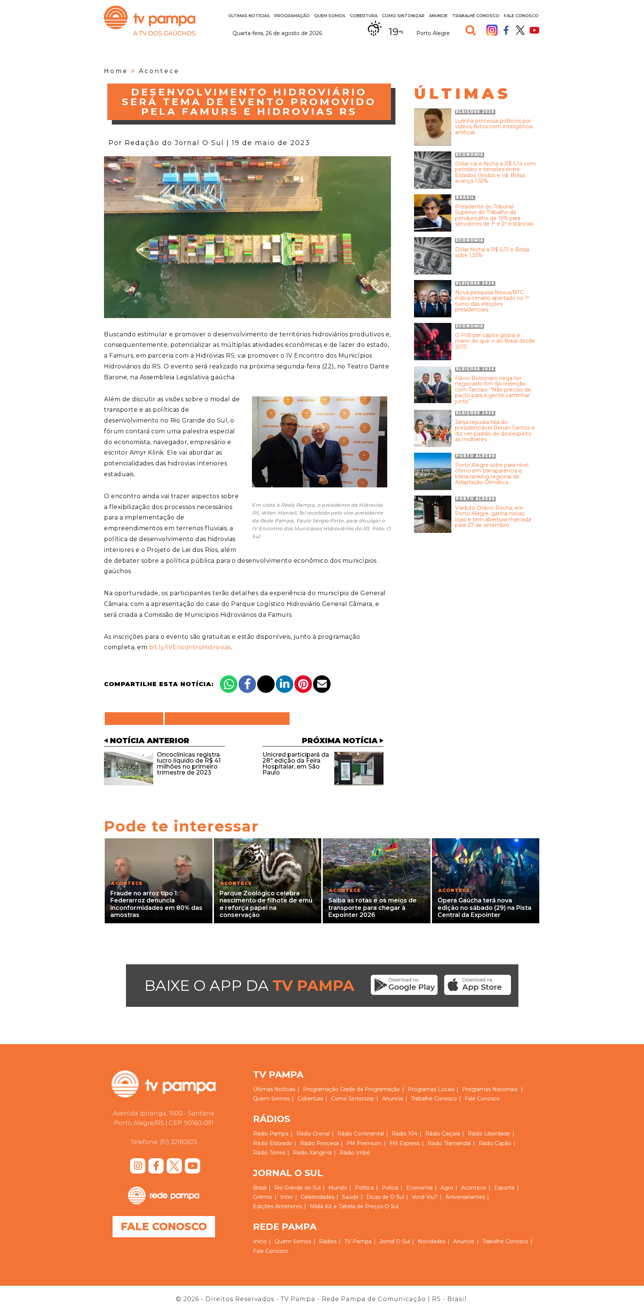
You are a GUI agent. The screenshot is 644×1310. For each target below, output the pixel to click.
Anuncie (438, 15)
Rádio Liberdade (489, 1133)
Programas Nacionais (489, 1089)
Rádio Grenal (312, 1133)
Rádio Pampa (270, 1133)
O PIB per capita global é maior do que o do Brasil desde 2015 (495, 341)
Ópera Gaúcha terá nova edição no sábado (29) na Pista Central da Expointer (484, 907)
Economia (419, 1187)
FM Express (404, 1143)
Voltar (136, 718)
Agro (447, 1187)
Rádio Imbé (355, 1152)
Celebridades (317, 1197)
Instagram (492, 30)
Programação (320, 1089)
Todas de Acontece (227, 718)
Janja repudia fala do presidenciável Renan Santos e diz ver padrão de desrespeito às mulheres (495, 431)
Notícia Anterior (149, 740)
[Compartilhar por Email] (322, 684)
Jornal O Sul (394, 1241)
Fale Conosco (521, 15)
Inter (286, 1197)
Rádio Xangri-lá (312, 1152)
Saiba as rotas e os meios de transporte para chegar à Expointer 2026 (372, 907)
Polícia (390, 1187)
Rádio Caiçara (442, 1133)
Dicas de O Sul (385, 1197)
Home (116, 71)
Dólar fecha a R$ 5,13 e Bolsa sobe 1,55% (492, 252)
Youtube (534, 30)
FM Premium (364, 1143)
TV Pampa (149, 20)
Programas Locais (431, 1089)
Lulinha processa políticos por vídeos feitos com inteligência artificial (494, 126)
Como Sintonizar (403, 15)
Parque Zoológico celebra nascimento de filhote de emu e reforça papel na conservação (266, 904)
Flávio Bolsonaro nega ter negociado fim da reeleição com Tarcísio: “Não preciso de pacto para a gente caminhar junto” (493, 390)
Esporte (504, 1187)
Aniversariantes (465, 1197)
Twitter (520, 30)
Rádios (328, 1241)
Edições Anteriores (277, 1206)
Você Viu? (425, 1197)
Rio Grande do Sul (297, 1187)
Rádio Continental (360, 1133)
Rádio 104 (404, 1133)
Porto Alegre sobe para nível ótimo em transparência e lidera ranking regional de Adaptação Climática (491, 474)
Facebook (506, 30)
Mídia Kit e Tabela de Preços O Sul (354, 1206)
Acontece (159, 71)
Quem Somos (329, 15)
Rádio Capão (495, 1143)
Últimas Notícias (249, 15)
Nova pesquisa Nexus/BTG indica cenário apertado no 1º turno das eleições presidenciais (492, 301)
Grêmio (262, 1197)
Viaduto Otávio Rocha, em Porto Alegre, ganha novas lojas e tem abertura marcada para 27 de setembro (493, 516)
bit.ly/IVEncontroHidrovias (190, 647)
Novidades (431, 1241)
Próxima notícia (340, 740)
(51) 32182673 (178, 1142)
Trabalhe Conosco (475, 15)
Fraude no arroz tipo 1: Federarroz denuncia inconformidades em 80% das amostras (156, 904)
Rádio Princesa (319, 1143)
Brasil (259, 1187)
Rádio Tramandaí (449, 1143)
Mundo (337, 1187)
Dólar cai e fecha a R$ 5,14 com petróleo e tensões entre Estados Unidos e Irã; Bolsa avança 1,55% (495, 172)
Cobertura (364, 15)
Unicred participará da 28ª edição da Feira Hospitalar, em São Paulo (295, 763)
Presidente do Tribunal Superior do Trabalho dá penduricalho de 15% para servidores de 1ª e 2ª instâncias (494, 215)
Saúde (350, 1197)
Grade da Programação (370, 1089)
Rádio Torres (269, 1152)
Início (260, 1241)
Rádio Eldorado (272, 1143)
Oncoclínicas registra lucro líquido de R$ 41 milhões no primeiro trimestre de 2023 (189, 763)
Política (364, 1187)
